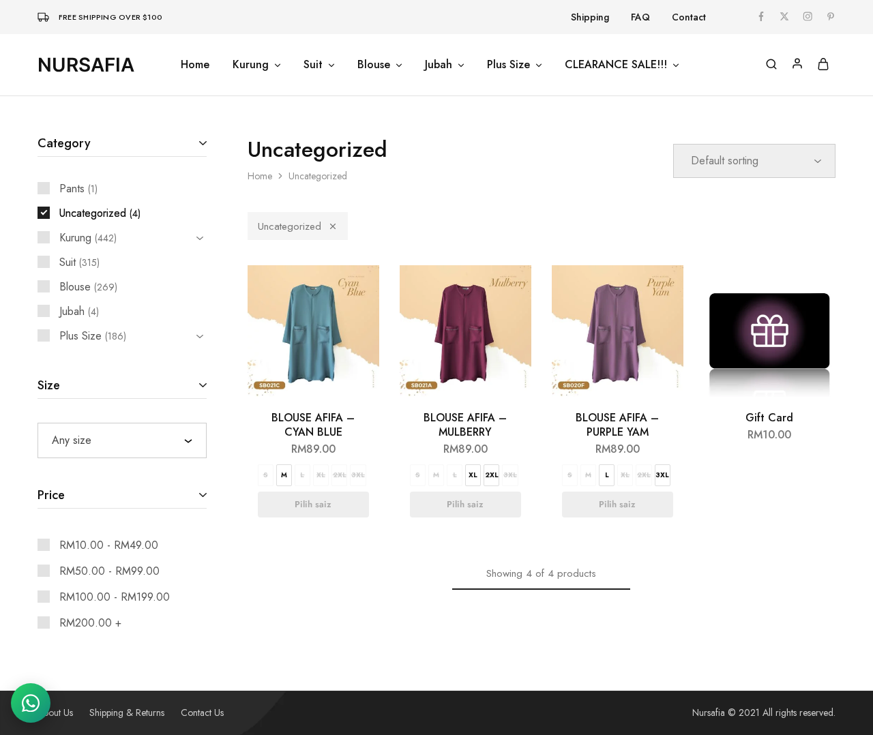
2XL (339, 475)
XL (320, 475)
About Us (55, 712)
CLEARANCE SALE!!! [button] (616, 64)
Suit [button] (313, 64)
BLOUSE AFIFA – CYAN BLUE (313, 425)
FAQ (640, 17)
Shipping (590, 17)
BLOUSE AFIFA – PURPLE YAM (617, 425)
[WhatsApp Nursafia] (30, 703)
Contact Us (202, 712)
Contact (689, 17)
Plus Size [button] (508, 64)
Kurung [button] (251, 64)
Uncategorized (289, 226)
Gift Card (769, 417)
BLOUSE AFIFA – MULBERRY (465, 425)
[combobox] (122, 440)
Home (195, 64)
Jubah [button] (438, 64)
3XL (358, 475)
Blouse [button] (373, 64)
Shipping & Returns (126, 712)
